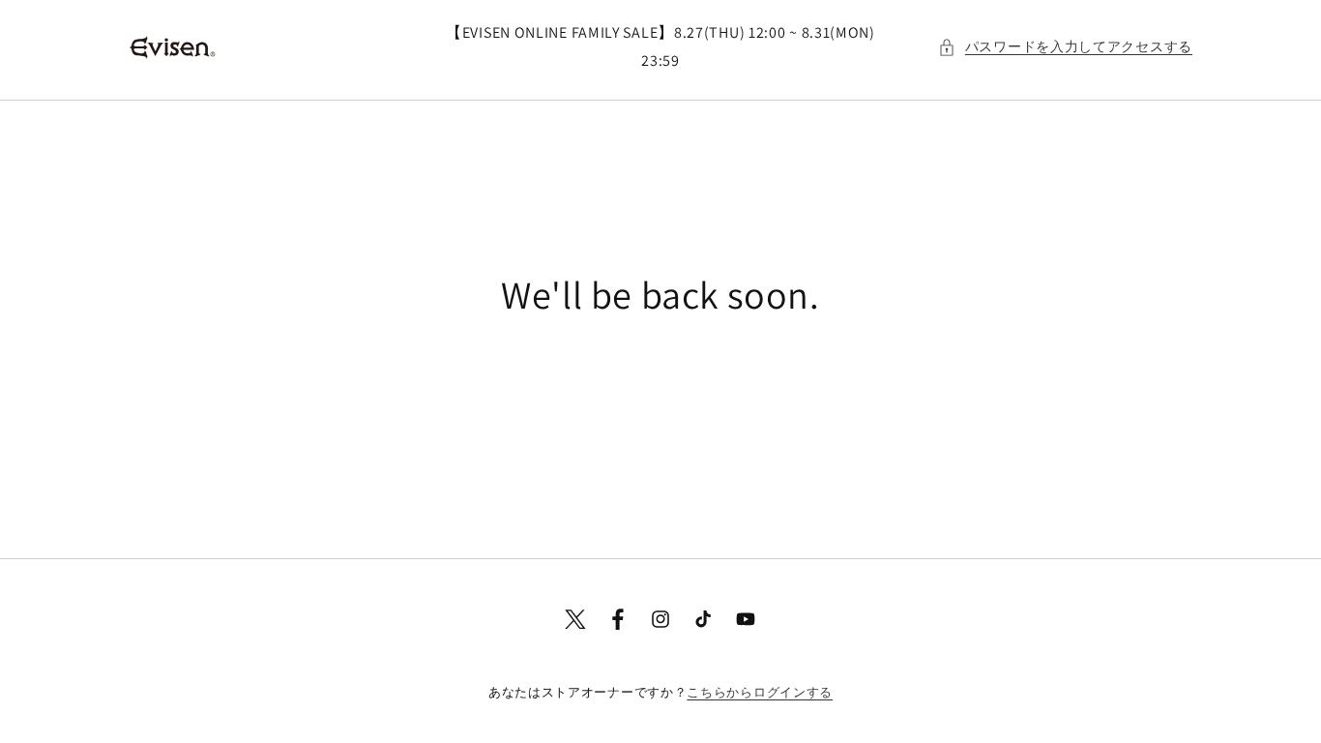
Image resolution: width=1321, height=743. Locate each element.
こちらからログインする (760, 692)
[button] (1065, 47)
